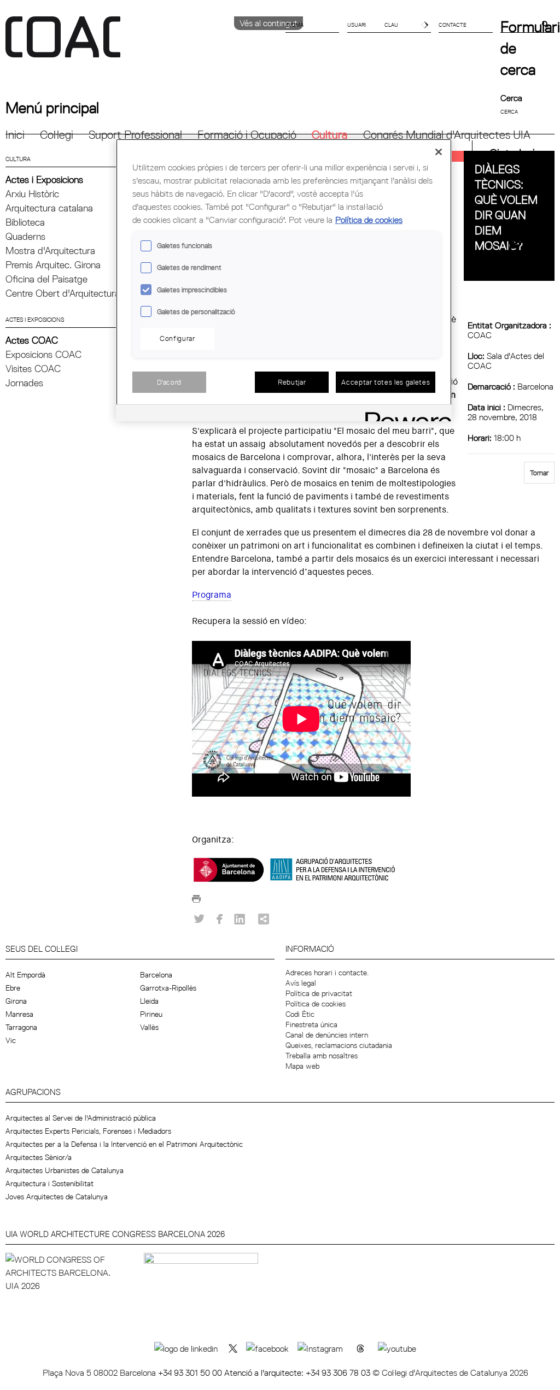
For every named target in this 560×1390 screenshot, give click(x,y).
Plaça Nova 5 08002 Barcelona (100, 1373)
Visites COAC (33, 368)
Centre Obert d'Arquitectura (62, 293)
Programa (211, 594)
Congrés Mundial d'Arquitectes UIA (446, 135)
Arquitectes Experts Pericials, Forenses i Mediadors (88, 1131)
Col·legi (56, 135)
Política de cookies (315, 1004)
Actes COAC (31, 340)
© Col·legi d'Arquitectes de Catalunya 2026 (450, 1373)
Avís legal (300, 983)
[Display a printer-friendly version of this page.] (196, 901)
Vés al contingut (269, 23)
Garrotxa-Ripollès (168, 988)
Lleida (149, 1001)
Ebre (12, 988)
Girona (16, 1001)
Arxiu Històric (32, 193)
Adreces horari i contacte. (327, 972)
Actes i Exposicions (44, 179)
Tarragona (21, 1027)
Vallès (149, 1027)
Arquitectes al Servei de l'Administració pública (80, 1118)
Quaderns (25, 236)
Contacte (452, 24)
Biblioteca (25, 222)
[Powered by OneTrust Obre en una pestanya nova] (404, 414)
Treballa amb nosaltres (321, 1056)
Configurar (177, 338)
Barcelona (156, 975)
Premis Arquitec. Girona (53, 264)
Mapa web (302, 1066)
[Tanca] (439, 152)
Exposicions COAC (43, 354)
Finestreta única (311, 1024)
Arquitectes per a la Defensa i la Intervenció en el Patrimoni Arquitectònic (124, 1144)
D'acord (169, 382)
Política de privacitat (318, 993)
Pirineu (151, 1014)
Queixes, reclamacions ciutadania (338, 1045)
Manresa (19, 1014)
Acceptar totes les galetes (385, 382)
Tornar (539, 473)
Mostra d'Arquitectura (50, 250)
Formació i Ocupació (246, 135)
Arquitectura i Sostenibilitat (49, 1183)
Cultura (329, 135)
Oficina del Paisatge (46, 279)
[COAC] (142, 43)
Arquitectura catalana (49, 208)
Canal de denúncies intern (326, 1035)
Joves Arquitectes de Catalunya (56, 1196)
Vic (10, 1040)
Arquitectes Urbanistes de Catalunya (64, 1170)
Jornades (24, 382)
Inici (15, 135)
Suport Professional (135, 135)
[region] (284, 280)
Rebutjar (292, 382)
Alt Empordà (25, 975)
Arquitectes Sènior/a (38, 1157)
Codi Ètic (299, 1014)
